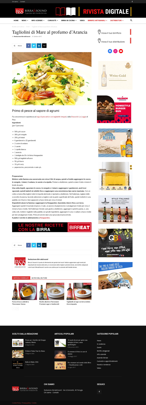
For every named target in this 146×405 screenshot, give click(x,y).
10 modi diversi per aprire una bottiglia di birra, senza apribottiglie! (77, 342)
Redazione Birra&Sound (22, 36)
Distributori (116, 20)
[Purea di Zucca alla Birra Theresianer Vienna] (24, 291)
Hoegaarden (45, 218)
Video (82, 20)
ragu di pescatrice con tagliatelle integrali (51, 117)
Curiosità (52, 20)
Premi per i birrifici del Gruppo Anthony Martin (35, 341)
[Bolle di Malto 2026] (17, 365)
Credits (34, 403)
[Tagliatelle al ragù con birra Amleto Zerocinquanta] (79, 291)
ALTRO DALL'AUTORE (39, 278)
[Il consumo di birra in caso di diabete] (60, 354)
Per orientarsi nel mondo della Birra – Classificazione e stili (79, 363)
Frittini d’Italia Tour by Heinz (35, 351)
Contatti (22, 1)
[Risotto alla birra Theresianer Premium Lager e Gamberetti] (51, 291)
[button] (131, 21)
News (24, 20)
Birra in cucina (68, 20)
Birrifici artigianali (96, 20)
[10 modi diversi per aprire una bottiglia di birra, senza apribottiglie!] (60, 343)
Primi (28, 27)
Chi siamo (15, 1)
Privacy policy (26, 403)
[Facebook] (132, 1)
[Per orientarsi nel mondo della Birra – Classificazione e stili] (60, 365)
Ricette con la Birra (18, 27)
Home (16, 20)
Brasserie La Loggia (78, 117)
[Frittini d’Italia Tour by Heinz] (17, 354)
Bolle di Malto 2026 (31, 362)
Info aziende (37, 20)
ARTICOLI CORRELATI (21, 278)
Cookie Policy (16, 403)
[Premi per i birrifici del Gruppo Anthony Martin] (17, 343)
